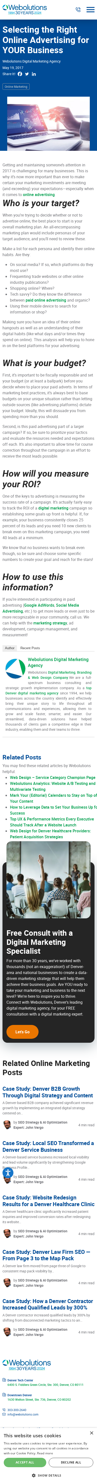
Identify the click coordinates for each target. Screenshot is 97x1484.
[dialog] (48, 1456)
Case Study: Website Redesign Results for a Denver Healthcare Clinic (48, 1200)
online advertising (39, 194)
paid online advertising (46, 300)
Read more (45, 1453)
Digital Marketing (62, 672)
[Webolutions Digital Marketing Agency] (15, 669)
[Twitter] (27, 74)
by (40, 1125)
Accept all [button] (25, 1462)
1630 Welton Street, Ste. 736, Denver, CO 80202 (39, 1399)
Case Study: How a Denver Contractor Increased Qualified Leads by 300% (47, 1304)
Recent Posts (30, 648)
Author (9, 648)
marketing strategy (50, 623)
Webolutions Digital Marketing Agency (31, 61)
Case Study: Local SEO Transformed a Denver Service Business (48, 1146)
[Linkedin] (34, 74)
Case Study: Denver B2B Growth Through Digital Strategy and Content (47, 1092)
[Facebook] (20, 74)
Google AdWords (39, 605)
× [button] (91, 1433)
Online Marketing (16, 87)
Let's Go (22, 1032)
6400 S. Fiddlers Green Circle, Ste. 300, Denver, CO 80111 (45, 1385)
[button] (48, 1475)
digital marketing (53, 508)
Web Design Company (50, 677)
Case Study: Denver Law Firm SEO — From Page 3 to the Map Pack (46, 1255)
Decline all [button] (71, 1462)
